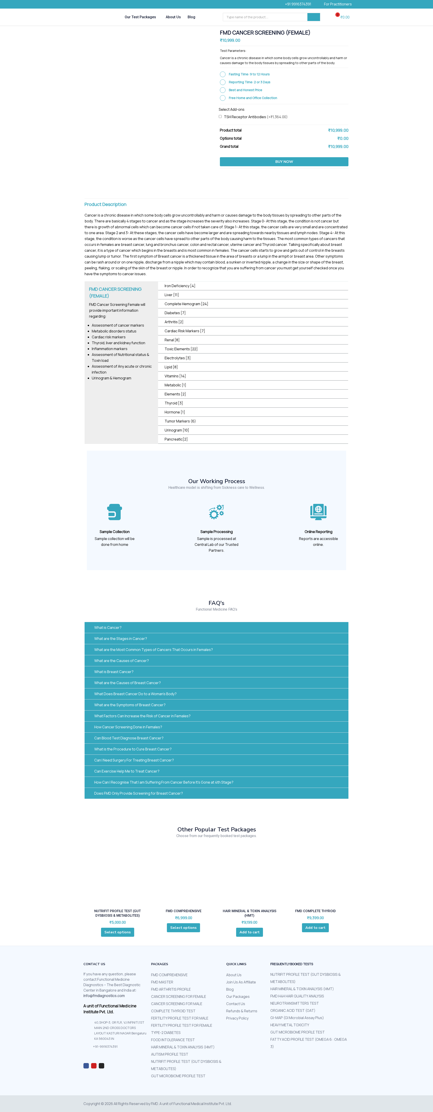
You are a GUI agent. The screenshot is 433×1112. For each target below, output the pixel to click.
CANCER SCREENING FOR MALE (176, 1003)
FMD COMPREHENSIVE (183, 911)
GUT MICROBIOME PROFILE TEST (178, 1075)
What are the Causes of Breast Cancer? (127, 682)
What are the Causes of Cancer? (121, 660)
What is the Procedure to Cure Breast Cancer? (133, 749)
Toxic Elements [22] (181, 348)
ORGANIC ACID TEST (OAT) (293, 1010)
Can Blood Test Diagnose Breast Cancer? (129, 738)
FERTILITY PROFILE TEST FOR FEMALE (181, 1025)
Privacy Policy (237, 1018)
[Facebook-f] (89, 4)
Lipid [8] (171, 367)
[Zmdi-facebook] (86, 1065)
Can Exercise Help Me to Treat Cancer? (126, 771)
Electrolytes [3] (178, 357)
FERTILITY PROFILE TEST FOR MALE (179, 1018)
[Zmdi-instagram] (101, 1065)
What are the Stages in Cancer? (120, 638)
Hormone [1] (175, 412)
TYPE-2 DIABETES (166, 1032)
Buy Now (284, 161)
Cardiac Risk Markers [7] (185, 330)
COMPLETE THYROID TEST (173, 1010)
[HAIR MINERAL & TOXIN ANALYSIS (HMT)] (249, 878)
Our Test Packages (141, 17)
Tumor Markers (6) (180, 421)
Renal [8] (172, 339)
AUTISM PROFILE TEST (169, 1054)
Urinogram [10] (177, 430)
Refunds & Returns (241, 1010)
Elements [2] (175, 394)
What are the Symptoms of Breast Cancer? (130, 704)
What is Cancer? (108, 627)
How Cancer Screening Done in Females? (128, 726)
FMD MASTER (162, 982)
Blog (191, 17)
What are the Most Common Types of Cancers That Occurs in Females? (153, 649)
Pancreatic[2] (176, 439)
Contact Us (235, 1003)
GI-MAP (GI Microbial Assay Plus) (297, 1017)
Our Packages (238, 996)
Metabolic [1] (175, 385)
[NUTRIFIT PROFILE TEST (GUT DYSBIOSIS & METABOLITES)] (118, 878)
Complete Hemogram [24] (186, 303)
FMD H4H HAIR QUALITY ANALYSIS (297, 996)
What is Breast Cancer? (114, 671)
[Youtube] (102, 4)
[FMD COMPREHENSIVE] (184, 878)
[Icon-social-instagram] (95, 4)
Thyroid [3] (174, 403)
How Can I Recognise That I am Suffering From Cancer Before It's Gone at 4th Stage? (163, 782)
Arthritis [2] (174, 321)
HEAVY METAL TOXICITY (289, 1024)
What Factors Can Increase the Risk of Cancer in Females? (142, 715)
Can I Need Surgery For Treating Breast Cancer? (134, 760)
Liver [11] (172, 294)
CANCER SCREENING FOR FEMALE (178, 996)
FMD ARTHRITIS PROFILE (171, 989)
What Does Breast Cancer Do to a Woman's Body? (135, 693)
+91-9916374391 (105, 1046)
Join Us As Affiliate (241, 982)
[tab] (253, 285)
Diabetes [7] (175, 312)
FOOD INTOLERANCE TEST (173, 1039)
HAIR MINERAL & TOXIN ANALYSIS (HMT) (183, 1047)
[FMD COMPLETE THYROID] (316, 878)
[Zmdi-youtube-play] (94, 1065)
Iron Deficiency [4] (180, 285)
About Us (173, 17)
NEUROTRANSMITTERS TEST (294, 1003)
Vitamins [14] (175, 376)
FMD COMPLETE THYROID (315, 911)
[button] (341, 17)
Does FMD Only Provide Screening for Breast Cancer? (138, 793)
